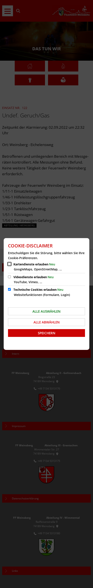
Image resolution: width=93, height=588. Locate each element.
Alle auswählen (46, 311)
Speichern (46, 333)
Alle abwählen (47, 322)
